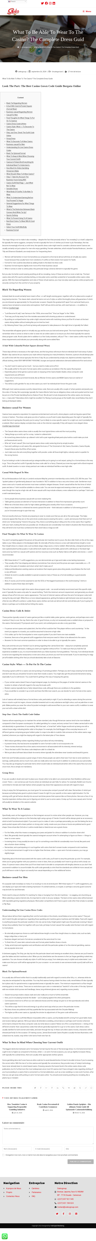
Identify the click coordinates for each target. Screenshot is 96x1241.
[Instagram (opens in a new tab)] (51, 3)
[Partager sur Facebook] (40, 1088)
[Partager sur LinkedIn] (57, 1088)
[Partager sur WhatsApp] (91, 1088)
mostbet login (14, 308)
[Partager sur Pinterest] (52, 1088)
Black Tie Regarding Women (16, 103)
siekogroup (22, 72)
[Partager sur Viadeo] (85, 1088)
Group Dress (10, 138)
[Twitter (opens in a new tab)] (43, 3)
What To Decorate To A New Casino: (19, 141)
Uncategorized (57, 72)
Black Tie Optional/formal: (16, 153)
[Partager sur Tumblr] (80, 1088)
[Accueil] (18, 47)
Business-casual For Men (15, 144)
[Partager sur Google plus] (46, 1088)
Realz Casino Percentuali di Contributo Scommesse (48, 1105)
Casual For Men (12, 115)
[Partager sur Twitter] (35, 1088)
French (12, 1)
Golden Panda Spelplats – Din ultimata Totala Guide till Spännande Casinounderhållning (79, 1107)
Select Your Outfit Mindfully (16, 227)
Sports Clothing (12, 215)
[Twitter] (57, 1213)
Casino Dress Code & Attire (16, 124)
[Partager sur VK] (68, 1088)
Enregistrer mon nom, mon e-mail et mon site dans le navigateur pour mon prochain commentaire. (42, 1155)
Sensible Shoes (12, 189)
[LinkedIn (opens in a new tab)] (54, 3)
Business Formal (12, 230)
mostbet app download (10, 426)
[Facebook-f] (63, 1213)
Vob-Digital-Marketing (57, 1226)
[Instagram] (69, 1213)
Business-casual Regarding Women (19, 112)
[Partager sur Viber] (63, 1088)
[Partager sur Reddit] (74, 1088)
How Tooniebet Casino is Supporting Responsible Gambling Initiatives (17, 1107)
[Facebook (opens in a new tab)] (47, 3)
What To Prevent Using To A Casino (19, 218)
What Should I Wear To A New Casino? (20, 174)
